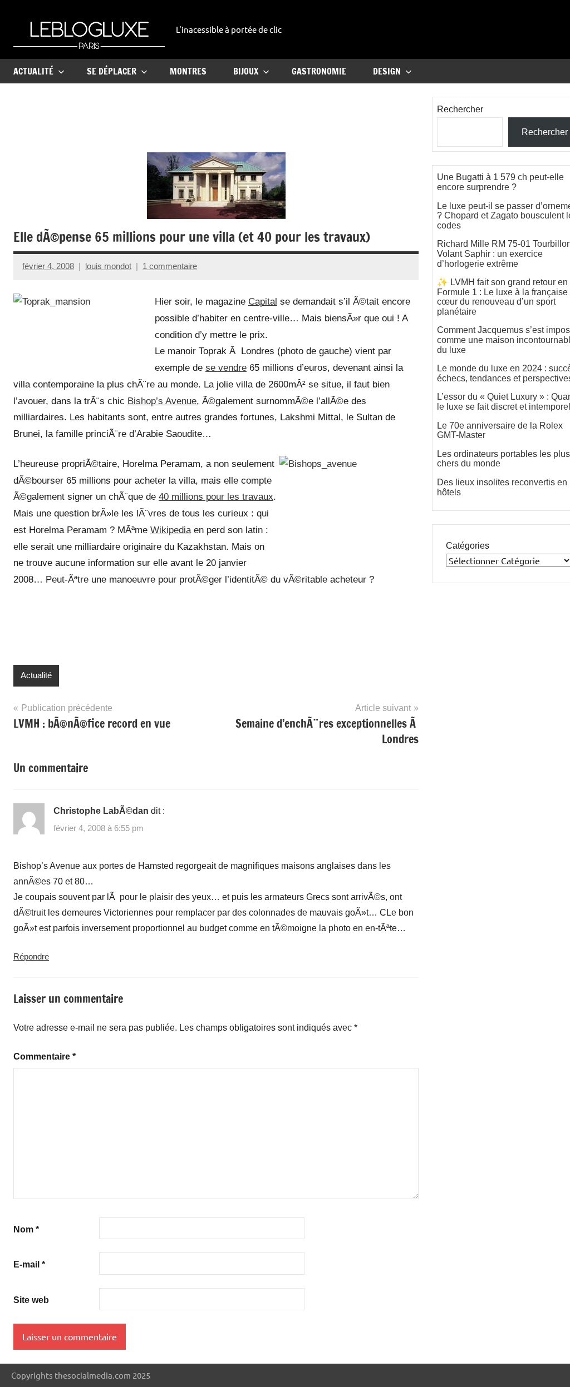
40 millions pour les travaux (216, 496)
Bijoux (245, 71)
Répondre (31, 956)
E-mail (29, 1264)
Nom (26, 1229)
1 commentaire (169, 266)
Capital (262, 301)
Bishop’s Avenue (161, 401)
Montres (188, 71)
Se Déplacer (111, 71)
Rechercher (460, 109)
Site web (31, 1300)
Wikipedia (170, 530)
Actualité (33, 71)
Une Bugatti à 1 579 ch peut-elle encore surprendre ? (500, 182)
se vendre (226, 367)
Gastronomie (319, 71)
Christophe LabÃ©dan (101, 811)
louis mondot (108, 266)
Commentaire (44, 1056)
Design (387, 71)
